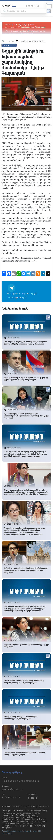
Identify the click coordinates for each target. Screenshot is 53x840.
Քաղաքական (40, 27)
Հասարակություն (27, 27)
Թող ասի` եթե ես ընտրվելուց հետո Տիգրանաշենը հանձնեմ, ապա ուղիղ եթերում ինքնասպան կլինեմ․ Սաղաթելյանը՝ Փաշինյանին (24, 24)
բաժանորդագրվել (16, 298)
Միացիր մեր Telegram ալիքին (22, 293)
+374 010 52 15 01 (11, 797)
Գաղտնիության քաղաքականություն (16, 831)
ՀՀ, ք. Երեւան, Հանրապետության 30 (20, 781)
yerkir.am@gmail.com (12, 789)
